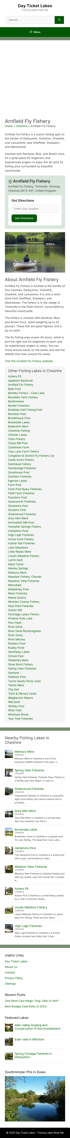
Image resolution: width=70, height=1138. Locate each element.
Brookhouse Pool (19, 418)
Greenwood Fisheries (22, 514)
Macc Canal (15, 564)
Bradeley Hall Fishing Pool (25, 409)
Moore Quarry (17, 597)
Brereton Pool (17, 414)
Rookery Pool (16, 643)
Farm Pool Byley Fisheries (25, 489)
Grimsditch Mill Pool (21, 522)
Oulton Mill (15, 610)
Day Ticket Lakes (35, 5)
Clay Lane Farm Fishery (23, 451)
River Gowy (15, 635)
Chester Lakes (17, 434)
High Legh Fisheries (21, 535)
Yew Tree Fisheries (20, 718)
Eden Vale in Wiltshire (29, 1039)
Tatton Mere (16, 685)
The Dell (13, 689)
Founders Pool (17, 497)
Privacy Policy (14, 978)
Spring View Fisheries (22, 668)
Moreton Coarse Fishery (23, 601)
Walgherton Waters (20, 697)
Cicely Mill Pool (18, 443)
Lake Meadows (18, 547)
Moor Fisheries (17, 593)
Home (9, 126)
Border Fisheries (18, 405)
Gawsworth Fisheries (22, 501)
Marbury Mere (17, 572)
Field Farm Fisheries (21, 493)
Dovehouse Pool (18, 472)
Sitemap (10, 983)
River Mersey (16, 639)
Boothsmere (16, 401)
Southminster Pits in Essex (25, 1072)
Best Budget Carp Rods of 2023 (26, 1006)
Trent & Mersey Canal (22, 693)
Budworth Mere (18, 426)
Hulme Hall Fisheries (21, 543)
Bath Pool (14, 389)
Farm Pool (14, 484)
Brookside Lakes (19, 422)
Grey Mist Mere (18, 518)
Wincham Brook (18, 714)
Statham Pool (17, 677)
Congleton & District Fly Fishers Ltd (31, 455)
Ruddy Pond (16, 647)
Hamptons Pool (18, 530)
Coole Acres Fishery (21, 459)
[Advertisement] (35, 81)
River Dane (15, 626)
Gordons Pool (17, 510)
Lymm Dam (15, 560)
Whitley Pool (16, 706)
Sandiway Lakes (19, 651)
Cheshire (21, 126)
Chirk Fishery (16, 439)
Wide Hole (15, 710)
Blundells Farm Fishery (23, 397)
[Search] (59, 20)
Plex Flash (14, 622)
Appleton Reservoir (20, 380)
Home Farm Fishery (21, 539)
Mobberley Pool (18, 589)
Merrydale (14, 585)
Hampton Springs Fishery (24, 526)
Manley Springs (18, 568)
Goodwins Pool (18, 505)
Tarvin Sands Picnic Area (24, 681)
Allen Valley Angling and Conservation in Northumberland (37, 1026)
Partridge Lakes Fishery (23, 614)
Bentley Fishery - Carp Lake (26, 393)
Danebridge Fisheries (22, 468)
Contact (10, 972)
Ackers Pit (14, 376)
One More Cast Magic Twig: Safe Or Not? (32, 1000)
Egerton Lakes (17, 480)
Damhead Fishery (19, 464)
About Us (11, 967)
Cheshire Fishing (19, 430)
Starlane (13, 672)
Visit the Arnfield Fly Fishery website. (29, 361)
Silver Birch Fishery (20, 664)
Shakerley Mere (18, 660)
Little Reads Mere (19, 551)
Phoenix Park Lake (20, 618)
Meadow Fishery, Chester (25, 576)
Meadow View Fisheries (23, 581)
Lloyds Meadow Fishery (23, 556)
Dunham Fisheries (20, 476)
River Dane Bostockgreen (24, 631)
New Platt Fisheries (21, 606)
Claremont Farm (18, 447)
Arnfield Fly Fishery (20, 384)
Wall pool (14, 702)
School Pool (15, 656)
